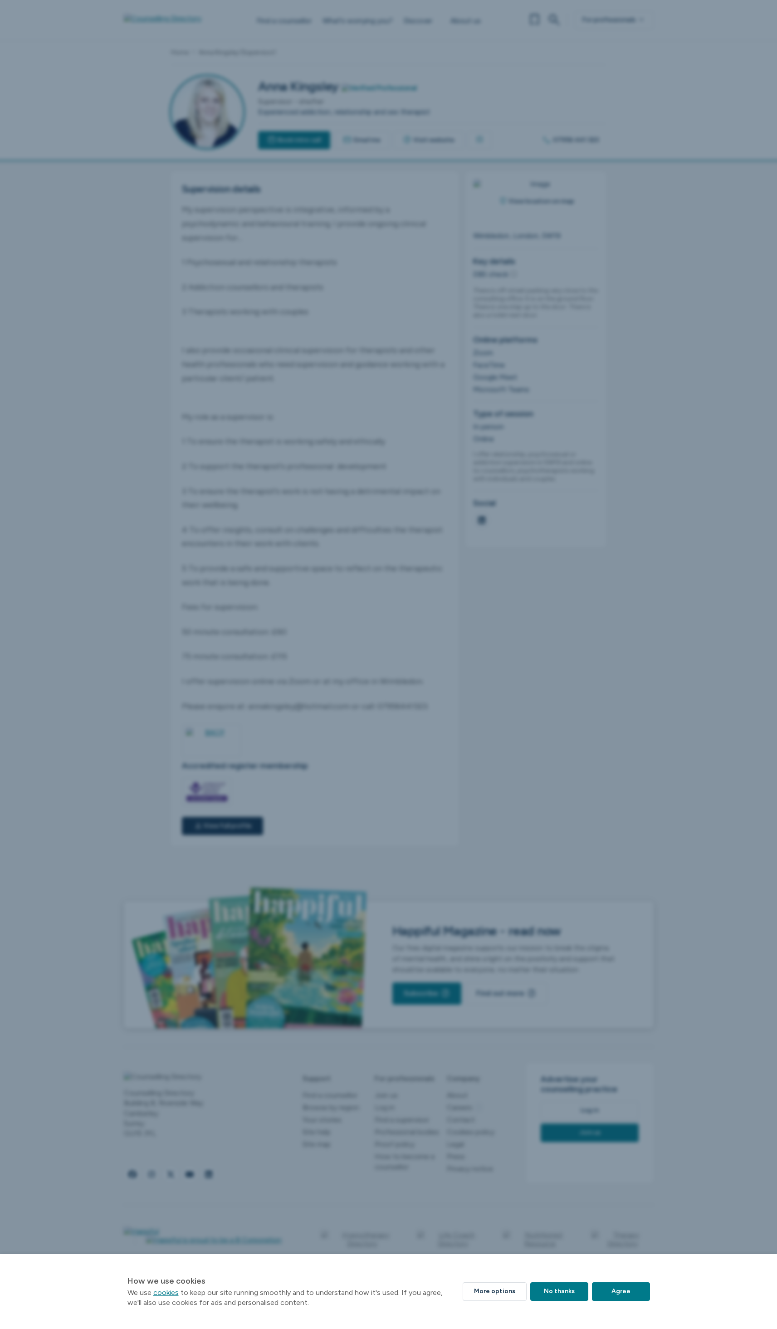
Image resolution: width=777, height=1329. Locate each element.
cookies (166, 1292)
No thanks (559, 1291)
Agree (620, 1291)
